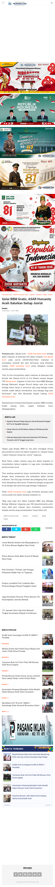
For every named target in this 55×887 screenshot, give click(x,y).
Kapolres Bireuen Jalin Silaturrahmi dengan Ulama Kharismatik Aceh (29, 797)
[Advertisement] (27, 34)
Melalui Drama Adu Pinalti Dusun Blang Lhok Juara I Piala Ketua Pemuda (21, 650)
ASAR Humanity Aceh (20, 295)
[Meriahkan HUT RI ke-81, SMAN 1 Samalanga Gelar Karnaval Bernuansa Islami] (47, 707)
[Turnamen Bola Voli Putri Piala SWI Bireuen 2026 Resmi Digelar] (47, 667)
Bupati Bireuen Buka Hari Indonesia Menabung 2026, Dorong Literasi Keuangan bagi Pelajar (30, 755)
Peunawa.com (7, 295)
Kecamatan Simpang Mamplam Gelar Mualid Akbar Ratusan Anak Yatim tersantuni (21, 690)
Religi (45, 295)
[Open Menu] (3, 3)
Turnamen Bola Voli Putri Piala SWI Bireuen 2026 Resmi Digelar (20, 663)
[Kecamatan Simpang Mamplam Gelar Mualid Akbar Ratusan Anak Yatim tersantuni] (47, 694)
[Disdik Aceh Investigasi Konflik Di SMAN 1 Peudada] (47, 639)
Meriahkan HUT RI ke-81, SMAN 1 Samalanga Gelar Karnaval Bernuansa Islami (20, 704)
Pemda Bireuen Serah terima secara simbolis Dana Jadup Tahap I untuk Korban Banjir (21, 677)
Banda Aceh (11, 381)
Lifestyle (39, 295)
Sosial (50, 295)
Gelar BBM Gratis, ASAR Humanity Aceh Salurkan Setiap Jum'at (26, 301)
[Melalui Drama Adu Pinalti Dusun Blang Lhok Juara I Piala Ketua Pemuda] (47, 653)
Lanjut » (48, 805)
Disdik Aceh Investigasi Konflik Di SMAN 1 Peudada (20, 636)
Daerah (32, 295)
